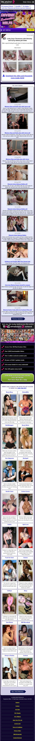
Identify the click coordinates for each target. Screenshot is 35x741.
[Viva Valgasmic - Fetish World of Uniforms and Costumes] (9, 471)
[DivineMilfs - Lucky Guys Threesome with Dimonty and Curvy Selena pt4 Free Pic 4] (25, 67)
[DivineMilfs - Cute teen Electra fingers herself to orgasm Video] (17, 273)
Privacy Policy (17, 730)
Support (17, 702)
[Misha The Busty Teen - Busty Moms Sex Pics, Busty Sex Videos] (26, 438)
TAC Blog (17, 709)
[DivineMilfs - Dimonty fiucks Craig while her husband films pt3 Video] (17, 298)
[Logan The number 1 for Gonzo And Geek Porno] (9, 570)
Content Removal (17, 737)
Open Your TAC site (17, 720)
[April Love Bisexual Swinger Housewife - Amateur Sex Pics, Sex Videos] (26, 537)
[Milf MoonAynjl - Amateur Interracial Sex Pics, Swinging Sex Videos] (26, 635)
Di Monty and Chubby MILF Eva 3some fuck (17, 261)
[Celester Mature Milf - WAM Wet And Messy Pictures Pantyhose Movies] (26, 570)
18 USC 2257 (17, 723)
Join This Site (22, 388)
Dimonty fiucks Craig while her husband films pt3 (17, 310)
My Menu (7, 30)
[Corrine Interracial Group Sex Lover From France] (26, 668)
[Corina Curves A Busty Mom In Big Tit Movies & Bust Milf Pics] (26, 504)
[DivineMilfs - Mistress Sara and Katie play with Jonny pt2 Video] (17, 121)
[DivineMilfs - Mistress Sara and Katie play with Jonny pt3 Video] (17, 95)
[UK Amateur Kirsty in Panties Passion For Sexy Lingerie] (9, 668)
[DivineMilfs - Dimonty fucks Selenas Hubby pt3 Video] (17, 172)
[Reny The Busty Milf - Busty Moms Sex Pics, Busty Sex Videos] (9, 405)
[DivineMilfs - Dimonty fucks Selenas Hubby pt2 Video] (17, 197)
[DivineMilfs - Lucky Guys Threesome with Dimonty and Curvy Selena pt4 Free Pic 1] (10, 55)
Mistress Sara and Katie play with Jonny (17, 159)
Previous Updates (17, 319)
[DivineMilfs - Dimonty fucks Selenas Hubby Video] (17, 223)
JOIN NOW (31, 30)
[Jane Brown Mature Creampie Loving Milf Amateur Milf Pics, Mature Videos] (9, 635)
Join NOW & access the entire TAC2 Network (17, 378)
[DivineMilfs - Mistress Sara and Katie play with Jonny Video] (17, 147)
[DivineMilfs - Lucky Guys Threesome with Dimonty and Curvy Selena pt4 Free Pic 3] (10, 67)
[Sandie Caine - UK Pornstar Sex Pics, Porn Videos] (9, 504)
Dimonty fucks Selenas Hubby (17, 235)
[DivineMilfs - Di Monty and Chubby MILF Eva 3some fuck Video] (17, 250)
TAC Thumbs (17, 713)
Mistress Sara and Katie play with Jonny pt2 (17, 133)
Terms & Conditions (17, 727)
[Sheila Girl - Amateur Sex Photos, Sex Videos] (26, 471)
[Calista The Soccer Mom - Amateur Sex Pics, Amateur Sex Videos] (9, 537)
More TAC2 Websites (18, 691)
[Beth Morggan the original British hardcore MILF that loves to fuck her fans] (9, 438)
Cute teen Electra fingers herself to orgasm (17, 285)
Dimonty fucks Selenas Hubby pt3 (17, 184)
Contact (17, 706)
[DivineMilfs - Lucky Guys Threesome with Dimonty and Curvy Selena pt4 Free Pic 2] (25, 55)
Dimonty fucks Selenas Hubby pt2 (17, 209)
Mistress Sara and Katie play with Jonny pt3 (17, 106)
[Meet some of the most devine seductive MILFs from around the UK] (26, 405)
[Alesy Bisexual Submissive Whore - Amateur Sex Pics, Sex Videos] (26, 603)
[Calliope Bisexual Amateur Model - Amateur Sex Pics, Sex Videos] (9, 603)
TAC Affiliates (17, 716)
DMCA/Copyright (17, 734)
